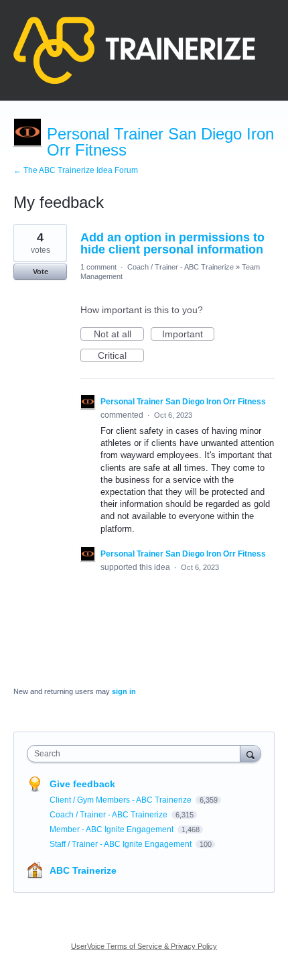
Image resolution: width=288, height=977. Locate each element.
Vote (40, 272)
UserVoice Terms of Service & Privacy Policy (144, 946)
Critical (121, 356)
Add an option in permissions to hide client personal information (172, 243)
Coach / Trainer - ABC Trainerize (180, 267)
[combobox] (136, 753)
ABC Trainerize (83, 870)
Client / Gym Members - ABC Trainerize (122, 800)
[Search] (250, 753)
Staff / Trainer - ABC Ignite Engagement (122, 844)
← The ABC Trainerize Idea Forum (75, 170)
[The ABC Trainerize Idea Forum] (134, 50)
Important (188, 335)
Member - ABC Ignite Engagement (112, 829)
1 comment (98, 267)
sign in (124, 691)
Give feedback (82, 784)
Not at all (119, 335)
